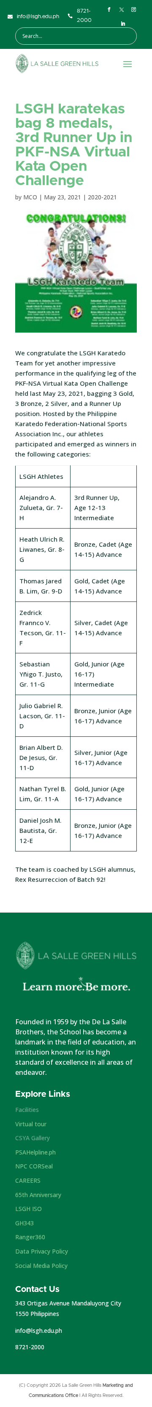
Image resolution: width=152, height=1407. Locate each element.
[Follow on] (121, 9)
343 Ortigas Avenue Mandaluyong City (68, 1303)
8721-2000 (29, 1347)
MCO (30, 197)
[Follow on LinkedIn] (123, 24)
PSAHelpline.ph (35, 1152)
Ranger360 (30, 1237)
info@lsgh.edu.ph (38, 1330)
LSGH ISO (28, 1209)
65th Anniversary (38, 1195)
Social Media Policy (41, 1266)
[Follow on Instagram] (133, 9)
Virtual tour (30, 1124)
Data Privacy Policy (41, 1251)
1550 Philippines (37, 1314)
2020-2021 (102, 197)
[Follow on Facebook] (109, 9)
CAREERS (28, 1180)
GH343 (24, 1223)
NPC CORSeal (34, 1166)
